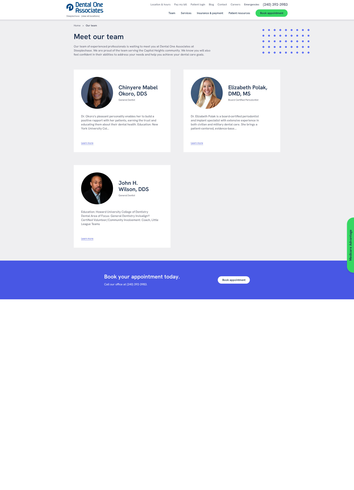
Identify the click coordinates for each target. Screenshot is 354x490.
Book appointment (233, 280)
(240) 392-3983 (137, 284)
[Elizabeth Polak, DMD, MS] (207, 93)
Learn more (87, 143)
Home (77, 25)
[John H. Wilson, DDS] (97, 188)
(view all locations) (90, 16)
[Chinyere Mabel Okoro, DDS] (97, 93)
